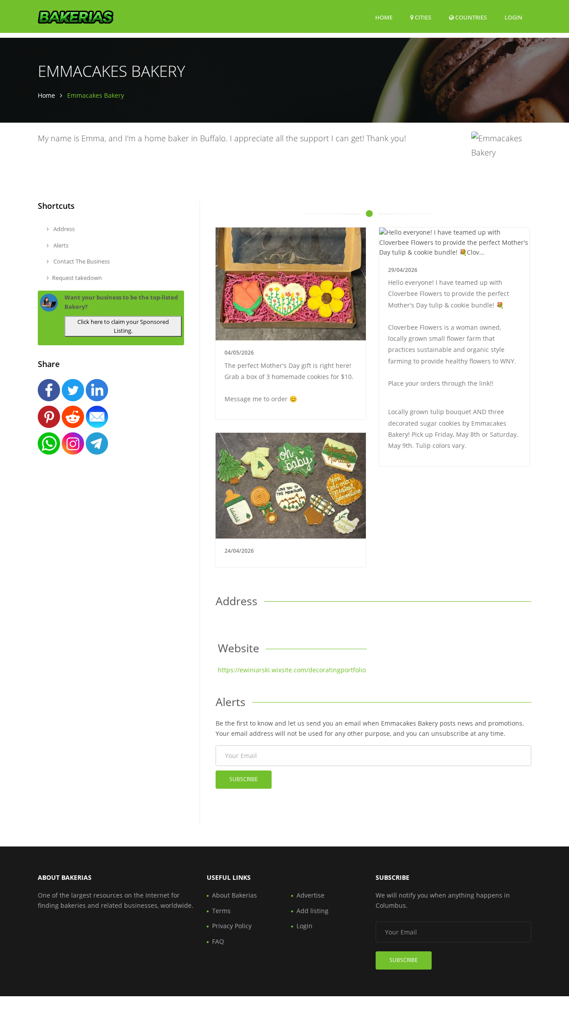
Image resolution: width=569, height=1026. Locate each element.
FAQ (218, 941)
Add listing (313, 910)
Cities (422, 17)
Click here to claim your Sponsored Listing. (123, 326)
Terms (221, 910)
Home (384, 17)
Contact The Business (81, 261)
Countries (470, 17)
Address (63, 229)
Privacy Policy (232, 926)
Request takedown (77, 278)
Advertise (311, 895)
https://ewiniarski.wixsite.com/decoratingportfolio (292, 670)
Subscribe (243, 779)
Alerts (60, 245)
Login (513, 17)
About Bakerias (234, 895)
